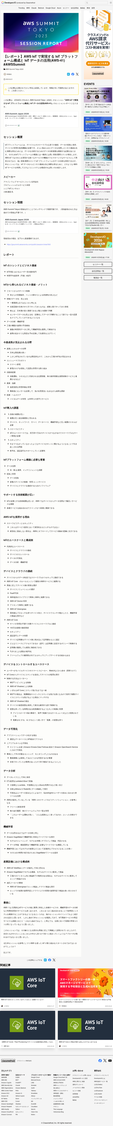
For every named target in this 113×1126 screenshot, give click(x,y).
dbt (32, 1101)
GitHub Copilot (20, 1096)
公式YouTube (98, 1087)
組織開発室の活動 (58, 1104)
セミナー (66, 8)
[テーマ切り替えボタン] (110, 2)
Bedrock (41, 8)
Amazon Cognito (6, 1082)
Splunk (33, 1109)
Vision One (34, 1112)
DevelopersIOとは (99, 1078)
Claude (33, 8)
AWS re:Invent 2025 (59, 1080)
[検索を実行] (87, 3)
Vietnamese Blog (58, 1112)
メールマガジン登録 (79, 1087)
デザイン (56, 1106)
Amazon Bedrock (21, 1088)
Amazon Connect (6, 1114)
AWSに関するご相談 (79, 1081)
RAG (17, 1090)
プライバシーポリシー (100, 1100)
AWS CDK (4, 1101)
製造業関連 (56, 1096)
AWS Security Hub (6, 1085)
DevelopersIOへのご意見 (80, 1078)
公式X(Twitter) (98, 1084)
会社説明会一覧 (98, 271)
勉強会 (82, 8)
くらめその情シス (58, 1101)
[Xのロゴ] (104, 1060)
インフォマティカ (36, 1098)
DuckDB (33, 1104)
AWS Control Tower (7, 1090)
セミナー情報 (77, 1091)
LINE (32, 1082)
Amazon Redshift (6, 1106)
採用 (93, 8)
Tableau (33, 1090)
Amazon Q (19, 1093)
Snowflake (34, 1093)
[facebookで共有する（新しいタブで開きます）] (73, 74)
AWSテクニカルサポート (60, 1090)
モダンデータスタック (22, 1106)
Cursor (18, 1101)
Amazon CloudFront (7, 1112)
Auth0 (33, 1088)
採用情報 (75, 1094)
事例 (88, 8)
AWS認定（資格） (58, 1093)
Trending (21, 8)
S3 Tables (4, 1098)
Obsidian (18, 1104)
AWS (28, 8)
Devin (17, 1098)
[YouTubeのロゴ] (110, 1060)
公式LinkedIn (98, 1094)
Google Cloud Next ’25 (60, 1077)
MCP (17, 1080)
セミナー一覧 (98, 264)
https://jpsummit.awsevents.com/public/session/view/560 (29, 244)
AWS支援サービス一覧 (101, 1081)
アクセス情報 (98, 1097)
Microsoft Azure (35, 1080)
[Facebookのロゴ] (100, 1060)
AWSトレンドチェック (60, 1085)
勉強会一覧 (98, 277)
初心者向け (56, 1088)
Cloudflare (34, 1106)
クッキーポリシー (99, 1103)
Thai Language (58, 1109)
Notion (33, 1114)
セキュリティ (20, 1112)
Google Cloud (50, 8)
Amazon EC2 (5, 1093)
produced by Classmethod (26, 3)
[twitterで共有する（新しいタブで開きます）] (77, 74)
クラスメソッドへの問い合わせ (82, 1075)
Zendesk (33, 1085)
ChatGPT (18, 1082)
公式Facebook (98, 1091)
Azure (59, 8)
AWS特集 (4, 1077)
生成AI (17, 1077)
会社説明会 (75, 8)
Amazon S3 (4, 1096)
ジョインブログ (58, 1098)
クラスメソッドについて (101, 1075)
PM (17, 1114)
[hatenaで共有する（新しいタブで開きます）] (68, 74)
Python (18, 1109)
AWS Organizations (7, 1088)
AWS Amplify (5, 1109)
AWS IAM (4, 1080)
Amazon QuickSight (7, 1104)
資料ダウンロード (78, 1084)
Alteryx (33, 1096)
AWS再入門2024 (58, 1082)
